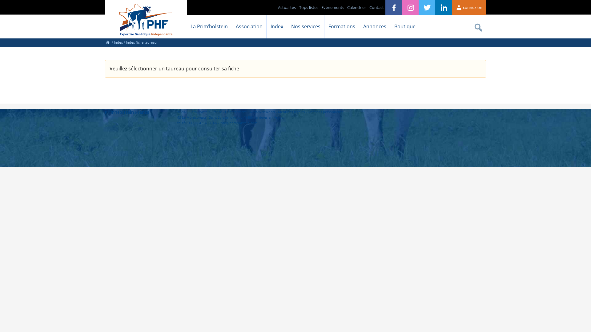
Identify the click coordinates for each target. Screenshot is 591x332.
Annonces (374, 26)
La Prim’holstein (209, 26)
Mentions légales (291, 111)
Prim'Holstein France (127, 112)
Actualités (287, 7)
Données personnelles (325, 111)
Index (277, 26)
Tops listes (308, 7)
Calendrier (356, 7)
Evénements (332, 7)
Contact (376, 7)
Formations (341, 26)
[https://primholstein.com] (108, 42)
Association (249, 26)
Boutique (405, 26)
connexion (472, 7)
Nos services (305, 26)
